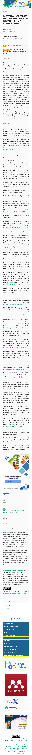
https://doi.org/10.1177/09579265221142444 (15, 347)
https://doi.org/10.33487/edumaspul (13, 328)
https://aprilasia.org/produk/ (16, 753)
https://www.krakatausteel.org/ (16, 745)
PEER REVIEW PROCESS (11, 646)
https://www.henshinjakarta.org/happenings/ (16, 748)
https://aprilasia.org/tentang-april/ (16, 751)
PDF (7, 494)
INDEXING (7, 641)
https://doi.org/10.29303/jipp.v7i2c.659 (13, 304)
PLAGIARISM (8, 643)
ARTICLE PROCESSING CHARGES (13, 655)
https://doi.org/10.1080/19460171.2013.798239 (15, 227)
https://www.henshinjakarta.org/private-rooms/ (16, 750)
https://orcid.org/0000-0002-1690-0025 (13, 369)
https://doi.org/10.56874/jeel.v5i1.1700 (16, 45)
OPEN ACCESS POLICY (10, 652)
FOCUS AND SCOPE (9, 635)
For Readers (8, 605)
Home (4, 4)
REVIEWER (7, 632)
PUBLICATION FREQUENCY (12, 626)
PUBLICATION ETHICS (10, 638)
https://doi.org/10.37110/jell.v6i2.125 (13, 426)
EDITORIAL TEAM (9, 629)
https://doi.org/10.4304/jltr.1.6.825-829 (13, 249)
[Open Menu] (1, 1)
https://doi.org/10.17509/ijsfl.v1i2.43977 (14, 212)
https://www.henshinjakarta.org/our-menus (16, 746)
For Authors (8, 608)
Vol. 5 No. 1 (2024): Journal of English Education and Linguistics (15, 7)
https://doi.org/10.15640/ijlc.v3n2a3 (12, 284)
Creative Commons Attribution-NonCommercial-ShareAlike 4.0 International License (16, 741)
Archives (10, 4)
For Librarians (9, 612)
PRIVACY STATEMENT (10, 649)
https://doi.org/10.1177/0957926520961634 (14, 149)
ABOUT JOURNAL (9, 623)
